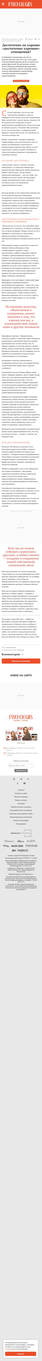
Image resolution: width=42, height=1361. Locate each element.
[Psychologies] (20, 4)
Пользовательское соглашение (21, 810)
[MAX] (14, 779)
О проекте (21, 790)
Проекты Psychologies (21, 820)
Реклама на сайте (21, 793)
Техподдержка (21, 824)
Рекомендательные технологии (21, 817)
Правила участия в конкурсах (21, 807)
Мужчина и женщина (21, 81)
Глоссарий (21, 804)
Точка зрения (5, 39)
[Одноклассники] (17, 783)
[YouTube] (24, 783)
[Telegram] (21, 779)
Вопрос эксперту (21, 800)
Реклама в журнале (21, 797)
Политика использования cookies (21, 814)
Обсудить (30, 39)
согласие (13, 748)
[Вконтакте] (28, 779)
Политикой (11, 753)
